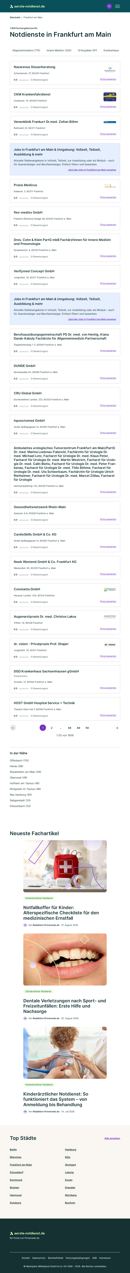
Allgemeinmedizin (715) (26, 50)
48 (69, 727)
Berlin (13, 1149)
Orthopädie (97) (87, 50)
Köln (67, 1157)
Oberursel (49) (18, 777)
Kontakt (26, 1258)
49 (78, 727)
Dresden (70, 1187)
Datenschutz (39, 1258)
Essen (68, 1180)
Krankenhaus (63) (114, 50)
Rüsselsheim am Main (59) (25, 771)
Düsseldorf (16, 1172)
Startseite (15, 17)
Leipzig (69, 1172)
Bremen (14, 1187)
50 (87, 727)
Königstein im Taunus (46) (25, 789)
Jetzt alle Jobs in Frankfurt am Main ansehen (92, 169)
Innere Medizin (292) (59, 50)
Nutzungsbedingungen (78, 1258)
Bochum (70, 1202)
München (15, 1157)
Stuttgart (70, 1164)
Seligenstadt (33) (20, 800)
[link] (65, 73)
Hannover (16, 1195)
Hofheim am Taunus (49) (24, 783)
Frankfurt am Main (21, 1164)
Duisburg (15, 1202)
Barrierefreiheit (55, 1258)
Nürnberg (71, 1195)
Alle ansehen (112, 1138)
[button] (109, 6)
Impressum (105, 1258)
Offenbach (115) (19, 760)
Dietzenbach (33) (20, 806)
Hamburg (70, 1149)
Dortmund (16, 1180)
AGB (94, 1258)
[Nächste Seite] (117, 728)
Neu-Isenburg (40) (21, 794)
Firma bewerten (108, 79)
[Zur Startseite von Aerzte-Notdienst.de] (27, 6)
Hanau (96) (16, 766)
